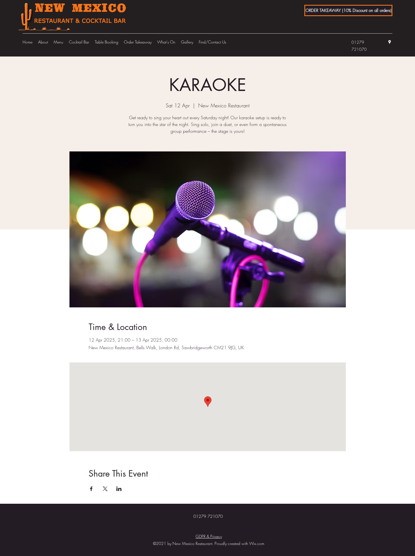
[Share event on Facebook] (91, 488)
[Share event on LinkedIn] (119, 488)
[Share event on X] (105, 488)
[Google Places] (389, 42)
